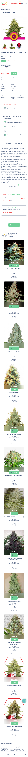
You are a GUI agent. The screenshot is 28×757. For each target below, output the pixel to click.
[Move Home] (2, 754)
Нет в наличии (15, 265)
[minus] (2, 68)
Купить (14, 73)
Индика (3, 11)
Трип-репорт (18, 143)
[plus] (10, 68)
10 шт (15, 61)
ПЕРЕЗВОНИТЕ (15, 3)
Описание (9, 143)
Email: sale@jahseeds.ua (6, 743)
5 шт (9, 61)
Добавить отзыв (15, 224)
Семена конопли (5, 9)
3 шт (3, 61)
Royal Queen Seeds (15, 77)
